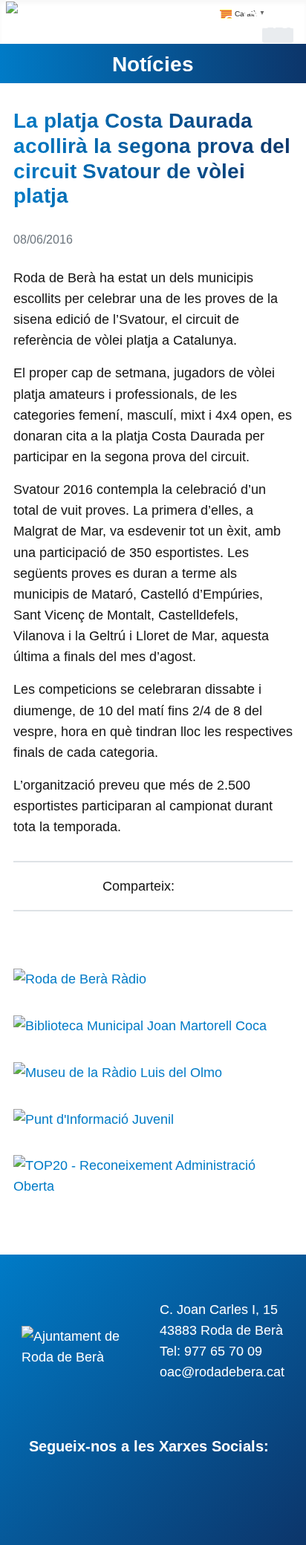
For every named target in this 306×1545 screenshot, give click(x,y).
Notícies (153, 64)
